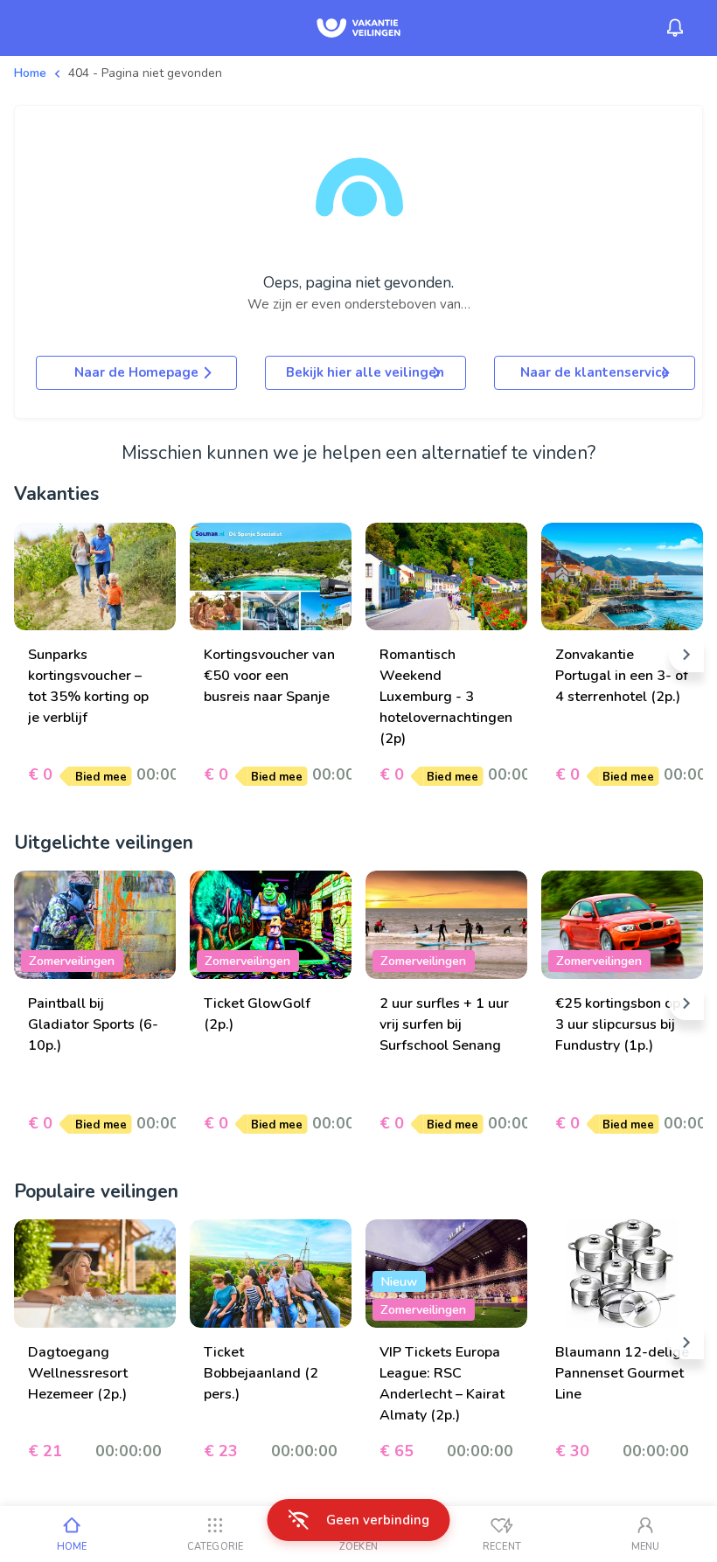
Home (30, 73)
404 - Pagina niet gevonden (145, 73)
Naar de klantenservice (594, 372)
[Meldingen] (675, 28)
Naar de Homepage (136, 372)
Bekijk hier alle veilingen (365, 372)
